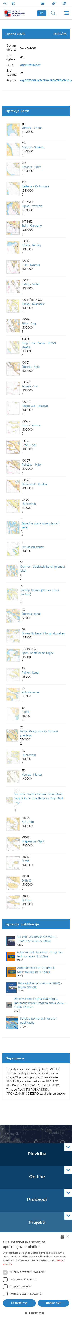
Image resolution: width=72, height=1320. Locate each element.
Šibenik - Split (31, 366)
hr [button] (41, 13)
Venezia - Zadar (32, 127)
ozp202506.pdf (30, 65)
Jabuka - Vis (29, 386)
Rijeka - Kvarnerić (33, 304)
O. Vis (25, 861)
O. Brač (26, 880)
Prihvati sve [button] (19, 1303)
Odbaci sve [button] (53, 1303)
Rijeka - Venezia (32, 206)
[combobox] (62, 1237)
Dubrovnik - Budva (34, 484)
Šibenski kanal (31, 614)
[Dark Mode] (12, 3)
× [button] (67, 1236)
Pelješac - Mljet (32, 464)
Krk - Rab (28, 822)
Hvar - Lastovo (31, 425)
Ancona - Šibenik (33, 147)
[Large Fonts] (5, 3)
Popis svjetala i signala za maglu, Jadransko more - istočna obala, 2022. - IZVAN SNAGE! (40, 1003)
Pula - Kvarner (31, 265)
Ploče (25, 711)
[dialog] (36, 1276)
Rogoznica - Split (33, 841)
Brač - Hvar (29, 445)
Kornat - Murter (32, 774)
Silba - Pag (29, 323)
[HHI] (15, 13)
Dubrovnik (29, 504)
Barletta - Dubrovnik (35, 186)
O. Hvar (26, 900)
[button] (36, 1313)
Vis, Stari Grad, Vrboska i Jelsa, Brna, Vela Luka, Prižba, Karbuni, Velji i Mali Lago (39, 798)
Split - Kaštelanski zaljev (38, 653)
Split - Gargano (32, 225)
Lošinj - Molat (31, 284)
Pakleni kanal (30, 672)
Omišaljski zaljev (33, 547)
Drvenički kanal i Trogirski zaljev (43, 633)
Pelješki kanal (31, 692)
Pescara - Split (31, 167)
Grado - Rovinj (31, 245)
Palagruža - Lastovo (35, 406)
